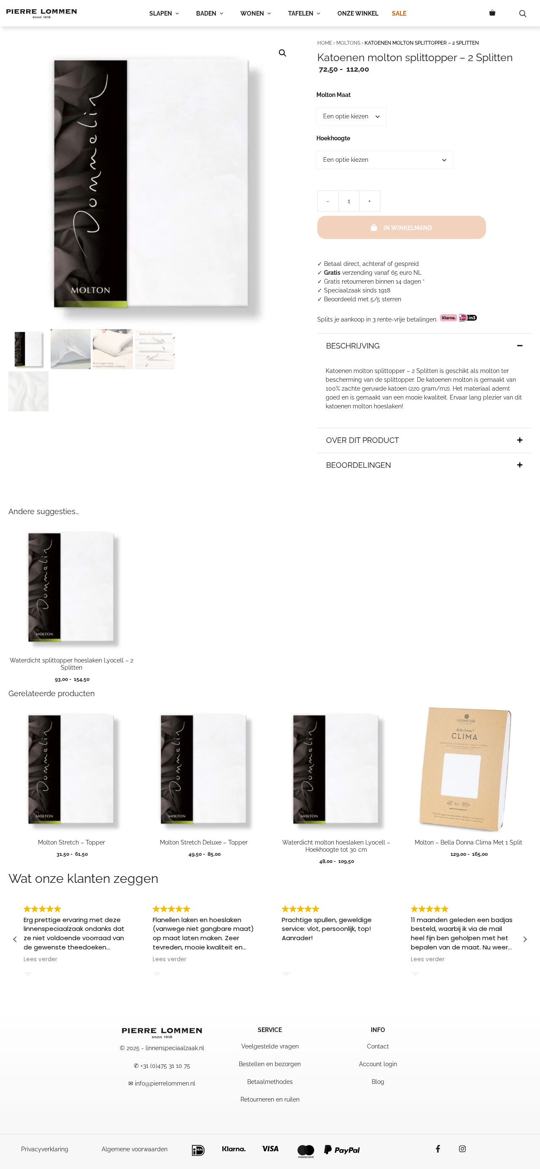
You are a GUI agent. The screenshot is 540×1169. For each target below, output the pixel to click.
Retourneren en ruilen (270, 1099)
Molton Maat (333, 94)
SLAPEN (160, 13)
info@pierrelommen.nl (165, 1083)
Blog (378, 1081)
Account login (378, 1064)
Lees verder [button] (40, 959)
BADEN (206, 13)
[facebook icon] (442, 1149)
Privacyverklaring (44, 1149)
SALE (399, 13)
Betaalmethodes (270, 1081)
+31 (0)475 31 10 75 (165, 1065)
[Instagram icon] (458, 1149)
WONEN (252, 13)
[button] (282, 53)
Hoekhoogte (333, 138)
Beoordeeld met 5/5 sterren (362, 299)
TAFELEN (300, 13)
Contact (378, 1046)
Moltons (348, 43)
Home (324, 43)
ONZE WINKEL (358, 13)
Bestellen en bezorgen (270, 1064)
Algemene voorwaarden (134, 1149)
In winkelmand (407, 228)
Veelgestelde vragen (270, 1046)
